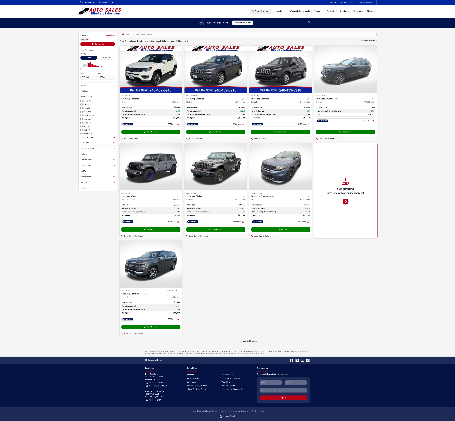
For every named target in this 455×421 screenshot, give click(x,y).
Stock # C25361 (126, 193)
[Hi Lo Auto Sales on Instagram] (307, 360)
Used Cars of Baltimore (231, 389)
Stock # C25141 (191, 193)
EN (334, 2)
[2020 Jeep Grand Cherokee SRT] (280, 166)
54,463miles (305, 102)
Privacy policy (227, 375)
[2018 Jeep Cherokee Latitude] (280, 69)
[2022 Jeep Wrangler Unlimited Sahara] (151, 166)
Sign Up (283, 398)
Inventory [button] (279, 11)
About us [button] (357, 11)
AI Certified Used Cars (196, 389)
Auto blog (226, 382)
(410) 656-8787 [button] (155, 400)
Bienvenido (372, 11)
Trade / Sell (332, 11)
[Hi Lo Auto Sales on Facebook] (290, 360)
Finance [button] (317, 11)
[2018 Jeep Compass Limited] (151, 69)
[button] (87, 2)
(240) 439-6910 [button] (107, 2)
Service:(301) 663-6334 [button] (158, 386)
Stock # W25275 (127, 96)
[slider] (80, 68)
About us (190, 375)
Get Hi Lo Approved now (231, 378)
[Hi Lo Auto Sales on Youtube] (301, 360)
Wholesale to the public (300, 11)
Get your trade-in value (242, 23)
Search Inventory (262, 11)
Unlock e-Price (152, 132)
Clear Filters (110, 35)
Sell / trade (191, 382)
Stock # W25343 (192, 96)
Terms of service (228, 385)
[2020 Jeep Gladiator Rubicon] (215, 166)
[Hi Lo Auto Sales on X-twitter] (296, 360)
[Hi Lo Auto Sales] (99, 11)
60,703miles (240, 102)
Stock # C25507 (321, 96)
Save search (99, 44)
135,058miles (369, 102)
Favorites (348, 2)
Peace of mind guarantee (197, 385)
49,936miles (175, 297)
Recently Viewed (366, 2)
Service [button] (343, 11)
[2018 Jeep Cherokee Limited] (215, 69)
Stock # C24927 (256, 193)
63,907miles (305, 199)
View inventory (193, 378)
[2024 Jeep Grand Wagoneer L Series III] (151, 264)
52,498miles (175, 102)
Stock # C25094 (126, 291)
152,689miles (175, 199)
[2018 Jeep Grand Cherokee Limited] (345, 69)
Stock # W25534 (256, 96)
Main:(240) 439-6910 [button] (157, 383)
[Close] (309, 22)
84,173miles (240, 199)
